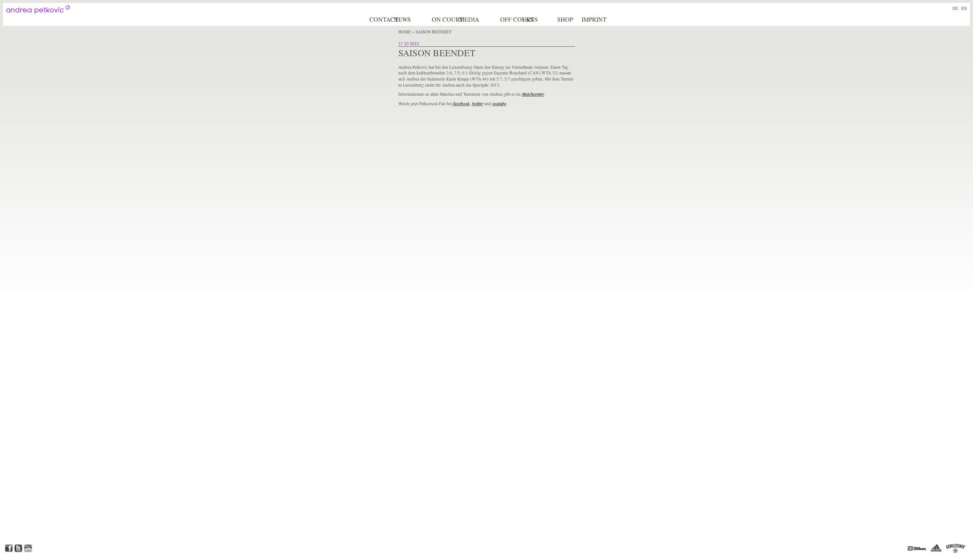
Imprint (594, 19)
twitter (477, 104)
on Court (445, 19)
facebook (461, 104)
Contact (381, 19)
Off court (510, 19)
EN (964, 8)
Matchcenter (533, 94)
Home (404, 32)
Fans (530, 19)
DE (955, 8)
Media (469, 19)
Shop (565, 19)
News (402, 19)
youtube (499, 104)
